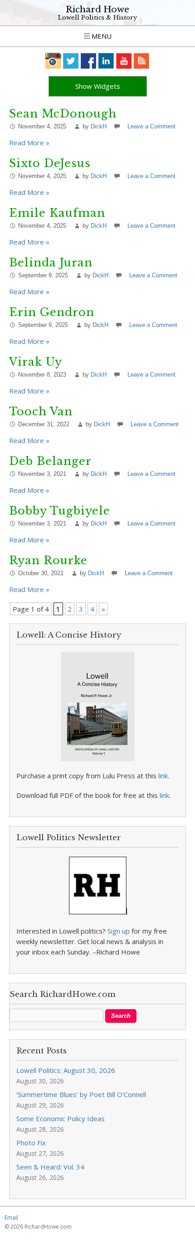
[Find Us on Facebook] (89, 61)
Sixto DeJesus (50, 163)
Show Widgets (97, 86)
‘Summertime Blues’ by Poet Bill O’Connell (81, 1094)
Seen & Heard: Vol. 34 (50, 1166)
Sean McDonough (63, 113)
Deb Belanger (50, 461)
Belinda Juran (51, 262)
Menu (101, 36)
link (163, 775)
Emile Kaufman (57, 213)
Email (11, 1217)
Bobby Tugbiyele (59, 510)
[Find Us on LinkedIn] (106, 61)
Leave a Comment (151, 126)
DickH (99, 126)
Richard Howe (97, 9)
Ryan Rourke (48, 560)
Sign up (118, 930)
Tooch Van (41, 411)
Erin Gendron (51, 312)
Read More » (29, 142)
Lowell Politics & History (97, 17)
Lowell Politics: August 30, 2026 (65, 1070)
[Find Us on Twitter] (71, 61)
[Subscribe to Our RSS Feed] (142, 61)
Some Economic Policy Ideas (60, 1118)
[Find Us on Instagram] (53, 61)
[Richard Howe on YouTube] (124, 61)
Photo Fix (31, 1142)
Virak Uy (35, 361)
